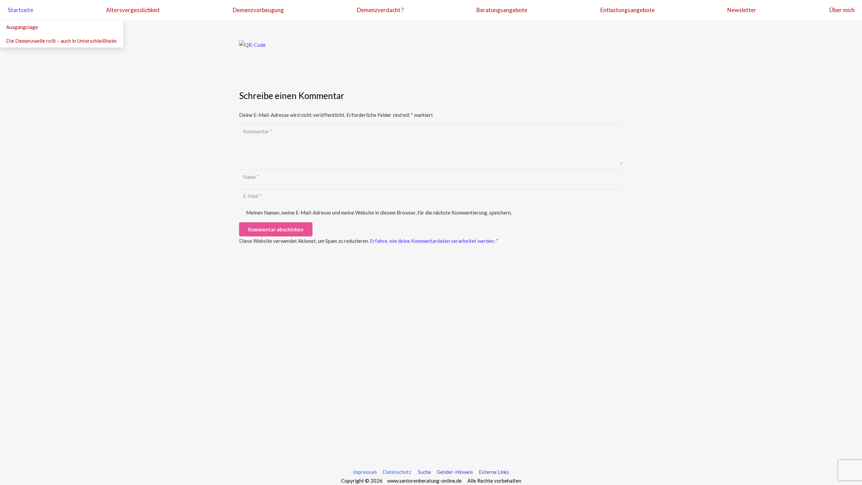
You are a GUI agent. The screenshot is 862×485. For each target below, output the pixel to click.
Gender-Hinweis (455, 472)
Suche (424, 472)
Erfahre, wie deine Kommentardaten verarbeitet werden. (432, 241)
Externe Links (494, 472)
